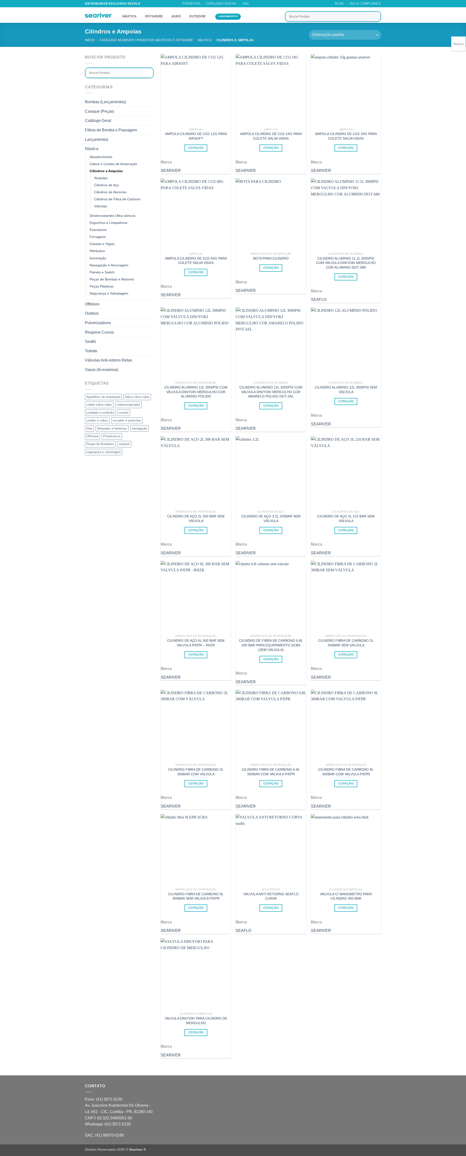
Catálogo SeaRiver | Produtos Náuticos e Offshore (146, 40)
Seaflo (90, 341)
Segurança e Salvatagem (109, 293)
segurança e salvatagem (103, 452)
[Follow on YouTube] (281, 3)
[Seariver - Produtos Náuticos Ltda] (99, 15)
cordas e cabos (97, 420)
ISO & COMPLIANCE (365, 3)
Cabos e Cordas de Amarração (113, 164)
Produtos (191, 3)
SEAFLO (318, 299)
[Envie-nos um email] (267, 3)
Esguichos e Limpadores (108, 223)
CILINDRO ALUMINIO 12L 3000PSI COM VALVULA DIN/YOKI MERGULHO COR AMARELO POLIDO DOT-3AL (270, 391)
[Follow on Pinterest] (272, 3)
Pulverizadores (98, 323)
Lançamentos (96, 139)
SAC (245, 3)
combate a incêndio (100, 412)
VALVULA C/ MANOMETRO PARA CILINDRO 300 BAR (346, 896)
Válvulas (100, 206)
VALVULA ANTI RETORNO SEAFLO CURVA (271, 896)
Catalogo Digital (221, 3)
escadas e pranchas (127, 420)
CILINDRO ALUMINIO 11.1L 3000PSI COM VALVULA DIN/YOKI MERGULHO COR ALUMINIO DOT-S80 (346, 262)
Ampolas (101, 178)
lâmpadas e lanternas (112, 428)
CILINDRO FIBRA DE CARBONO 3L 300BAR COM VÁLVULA (196, 772)
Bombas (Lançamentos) (105, 102)
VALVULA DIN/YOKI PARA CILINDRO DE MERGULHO (196, 1020)
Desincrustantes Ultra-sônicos (112, 216)
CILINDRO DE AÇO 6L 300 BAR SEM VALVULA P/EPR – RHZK (196, 643)
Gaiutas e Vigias (102, 244)
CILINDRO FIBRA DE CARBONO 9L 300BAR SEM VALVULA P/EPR (196, 896)
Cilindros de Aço (106, 185)
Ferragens (98, 237)
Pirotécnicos (112, 436)
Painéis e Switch (102, 272)
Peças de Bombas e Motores (112, 279)
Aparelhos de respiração (103, 397)
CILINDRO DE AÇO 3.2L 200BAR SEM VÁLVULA (270, 518)
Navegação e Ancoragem (109, 265)
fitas (89, 428)
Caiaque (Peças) (99, 111)
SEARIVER (171, 171)
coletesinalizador (128, 404)
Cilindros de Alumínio (110, 192)
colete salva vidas (99, 404)
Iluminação (98, 258)
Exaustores (98, 230)
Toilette (91, 351)
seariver (124, 444)
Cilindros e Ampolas (106, 171)
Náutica (129, 16)
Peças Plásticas (102, 286)
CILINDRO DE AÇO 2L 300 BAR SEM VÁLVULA (196, 518)
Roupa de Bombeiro (100, 444)
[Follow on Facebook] (258, 3)
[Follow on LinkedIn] (276, 3)
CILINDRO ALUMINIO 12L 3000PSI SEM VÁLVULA (346, 389)
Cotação (195, 147)
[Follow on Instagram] (262, 3)
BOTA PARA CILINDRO (271, 258)
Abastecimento (101, 157)
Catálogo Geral (98, 120)
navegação (139, 428)
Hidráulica (97, 251)
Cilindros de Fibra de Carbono (117, 199)
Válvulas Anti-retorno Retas (108, 360)
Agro (176, 16)
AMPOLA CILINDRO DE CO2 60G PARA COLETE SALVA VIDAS (196, 260)
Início (90, 40)
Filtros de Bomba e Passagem (111, 130)
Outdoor (197, 16)
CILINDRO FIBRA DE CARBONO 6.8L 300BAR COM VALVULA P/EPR (271, 772)
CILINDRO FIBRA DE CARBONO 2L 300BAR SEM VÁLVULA (346, 643)
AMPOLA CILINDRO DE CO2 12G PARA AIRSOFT (196, 136)
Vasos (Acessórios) (101, 370)
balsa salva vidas (137, 397)
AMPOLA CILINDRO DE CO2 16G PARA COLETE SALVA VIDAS (271, 136)
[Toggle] (151, 149)
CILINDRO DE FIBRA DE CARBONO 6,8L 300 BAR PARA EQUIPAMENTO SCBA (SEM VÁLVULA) (271, 645)
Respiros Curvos (99, 332)
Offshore (154, 16)
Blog (339, 3)
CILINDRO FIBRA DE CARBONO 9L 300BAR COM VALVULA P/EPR (346, 772)
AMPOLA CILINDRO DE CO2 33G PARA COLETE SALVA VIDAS (346, 136)
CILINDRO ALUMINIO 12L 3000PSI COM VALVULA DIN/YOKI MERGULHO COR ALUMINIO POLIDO (195, 391)
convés (123, 412)
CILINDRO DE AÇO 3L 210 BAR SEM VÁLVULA (345, 518)
